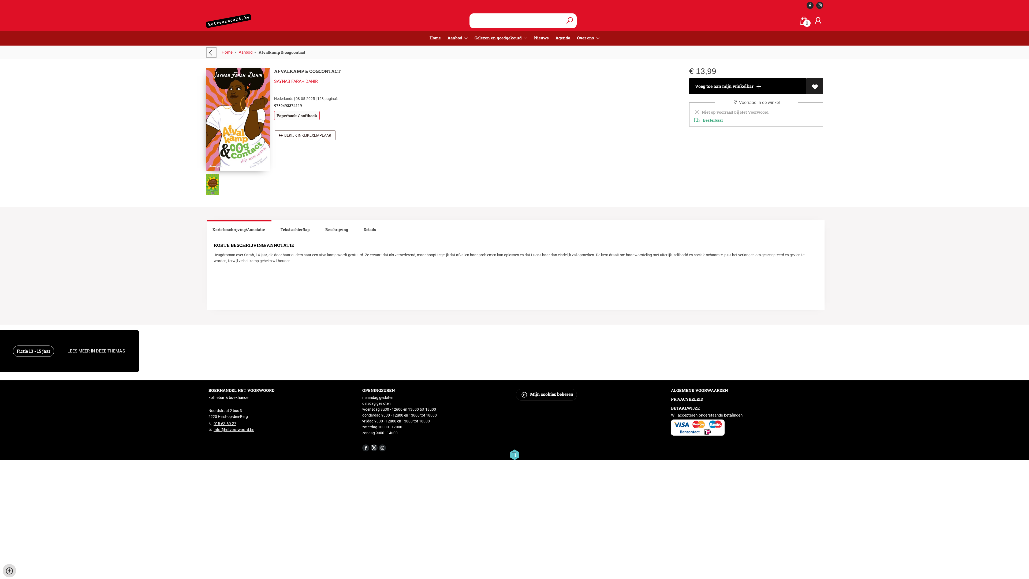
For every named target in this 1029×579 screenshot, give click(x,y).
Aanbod (245, 52)
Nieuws (541, 37)
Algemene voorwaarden (699, 390)
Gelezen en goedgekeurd (499, 37)
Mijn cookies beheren (551, 394)
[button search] (569, 20)
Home (435, 37)
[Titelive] (514, 454)
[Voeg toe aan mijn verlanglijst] (814, 86)
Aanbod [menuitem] (455, 37)
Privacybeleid (687, 399)
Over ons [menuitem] (586, 37)
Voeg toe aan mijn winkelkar (724, 86)
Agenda (562, 37)
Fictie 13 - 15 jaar (33, 351)
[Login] (818, 21)
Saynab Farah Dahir (296, 81)
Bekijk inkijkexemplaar (307, 135)
